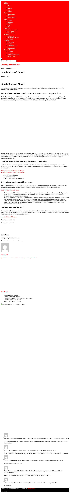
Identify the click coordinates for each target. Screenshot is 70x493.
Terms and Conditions (13, 54)
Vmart (9, 47)
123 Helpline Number (10, 64)
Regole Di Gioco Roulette (11, 295)
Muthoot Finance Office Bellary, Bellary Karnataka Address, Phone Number (32, 460)
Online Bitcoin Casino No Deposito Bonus (12, 170)
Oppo (9, 10)
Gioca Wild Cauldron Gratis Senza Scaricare (13, 172)
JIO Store (10, 39)
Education (7, 28)
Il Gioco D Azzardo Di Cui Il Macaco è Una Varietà (18, 298)
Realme (10, 11)
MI (8, 5)
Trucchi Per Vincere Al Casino (12, 301)
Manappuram (11, 14)
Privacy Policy (11, 56)
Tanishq (10, 43)
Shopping (6, 40)
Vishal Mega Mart (12, 45)
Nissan (9, 23)
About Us (10, 51)
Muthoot (10, 16)
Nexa (9, 25)
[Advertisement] (35, 114)
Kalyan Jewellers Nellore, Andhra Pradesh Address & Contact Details (27, 450)
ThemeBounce (31, 488)
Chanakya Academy (13, 30)
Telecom (6, 34)
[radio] (36, 225)
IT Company (11, 36)
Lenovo (10, 8)
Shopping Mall (12, 48)
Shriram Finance (12, 17)
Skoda (9, 27)
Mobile (6, 3)
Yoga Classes (11, 33)
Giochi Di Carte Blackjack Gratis (10, 190)
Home (5, 2)
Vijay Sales (11, 42)
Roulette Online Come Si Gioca (12, 299)
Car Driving (11, 31)
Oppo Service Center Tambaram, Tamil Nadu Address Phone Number (30, 482)
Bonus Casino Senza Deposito (12, 296)
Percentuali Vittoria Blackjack (9, 217)
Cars (5, 19)
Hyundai (10, 20)
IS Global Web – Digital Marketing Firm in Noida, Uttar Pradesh (42, 438)
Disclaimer (10, 53)
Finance (6, 13)
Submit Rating (4, 235)
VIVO (9, 6)
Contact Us (7, 50)
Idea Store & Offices (13, 37)
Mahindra (10, 22)
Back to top (4, 491)
